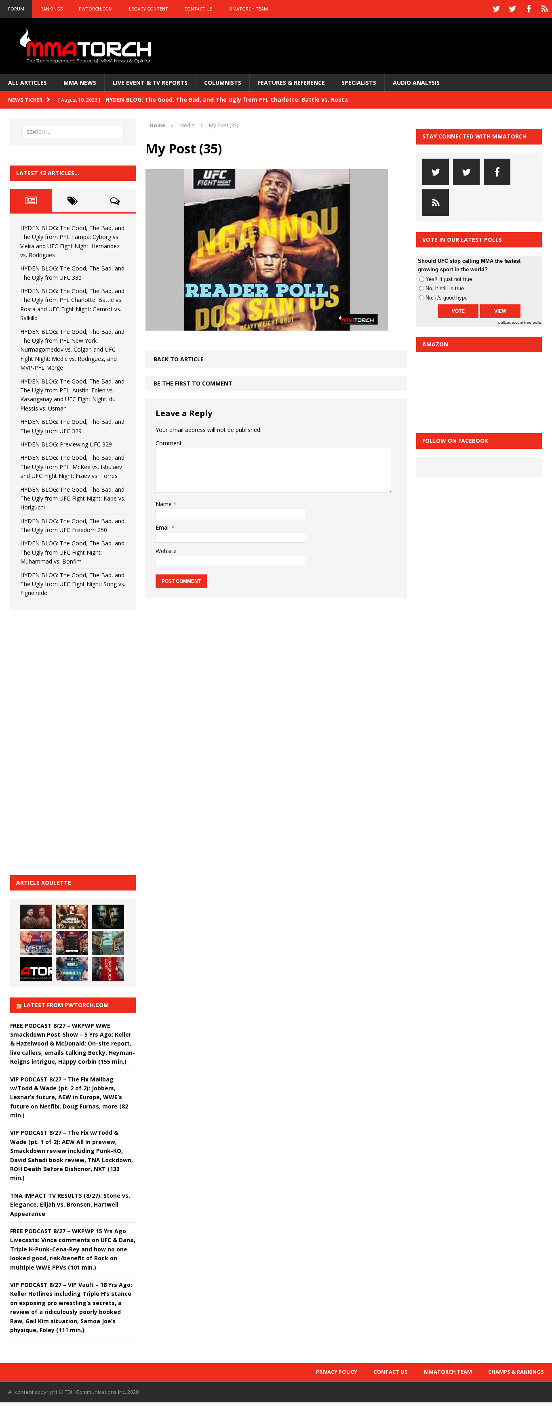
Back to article (179, 359)
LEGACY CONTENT (148, 9)
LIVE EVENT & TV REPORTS (150, 82)
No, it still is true (445, 288)
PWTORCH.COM (96, 9)
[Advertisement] (70, 741)
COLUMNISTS (222, 82)
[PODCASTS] (544, 9)
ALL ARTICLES (27, 82)
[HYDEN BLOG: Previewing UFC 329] (36, 969)
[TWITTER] (496, 9)
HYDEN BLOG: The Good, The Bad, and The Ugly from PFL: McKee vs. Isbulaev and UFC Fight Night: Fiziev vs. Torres (72, 467)
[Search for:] (73, 132)
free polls (532, 322)
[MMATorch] (87, 46)
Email (163, 527)
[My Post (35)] (266, 325)
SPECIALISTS (358, 82)
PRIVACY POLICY (336, 1371)
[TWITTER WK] (512, 9)
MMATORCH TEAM (248, 9)
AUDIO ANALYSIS (416, 82)
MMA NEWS (79, 82)
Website (166, 551)
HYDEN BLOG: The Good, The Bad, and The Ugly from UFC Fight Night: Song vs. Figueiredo (72, 584)
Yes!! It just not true (449, 279)
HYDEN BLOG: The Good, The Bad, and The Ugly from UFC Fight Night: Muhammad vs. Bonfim (72, 552)
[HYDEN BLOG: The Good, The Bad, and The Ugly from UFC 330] (72, 917)
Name (164, 504)
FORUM (16, 9)
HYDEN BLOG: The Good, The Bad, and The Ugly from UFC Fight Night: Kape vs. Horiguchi (72, 498)
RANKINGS (51, 9)
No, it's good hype (447, 298)
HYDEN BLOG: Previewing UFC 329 (66, 444)
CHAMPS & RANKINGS (516, 1371)
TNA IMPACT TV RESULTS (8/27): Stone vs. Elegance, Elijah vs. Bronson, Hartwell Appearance (70, 1204)
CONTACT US (198, 9)
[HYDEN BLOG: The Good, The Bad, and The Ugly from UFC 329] (108, 943)
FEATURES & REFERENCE (291, 82)
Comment (169, 443)
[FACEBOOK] (528, 9)
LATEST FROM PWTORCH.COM (66, 1005)
